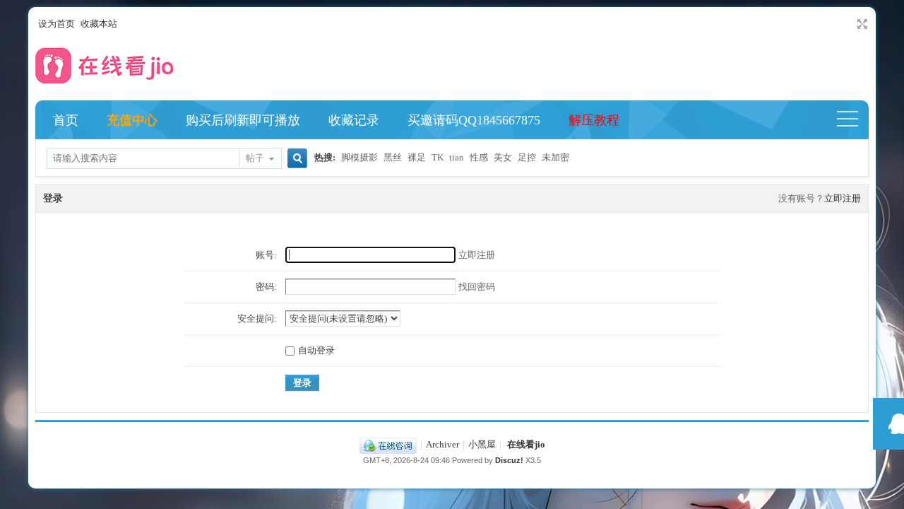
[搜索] (295, 159)
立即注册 (842, 198)
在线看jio (526, 444)
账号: (266, 255)
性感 (479, 157)
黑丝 (392, 157)
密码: (266, 286)
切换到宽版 (860, 24)
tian (456, 157)
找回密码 (476, 286)
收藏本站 (99, 23)
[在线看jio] (106, 87)
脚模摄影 (359, 157)
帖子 (255, 158)
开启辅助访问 (848, 24)
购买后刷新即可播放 (243, 120)
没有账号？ (801, 198)
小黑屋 (482, 444)
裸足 (417, 157)
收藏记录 (353, 120)
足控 (527, 157)
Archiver (442, 444)
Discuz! (509, 460)
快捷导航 (853, 120)
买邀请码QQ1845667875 (474, 120)
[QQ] (388, 444)
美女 (503, 157)
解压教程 (594, 120)
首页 (65, 120)
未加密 (555, 157)
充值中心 (132, 120)
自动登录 (316, 350)
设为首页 (56, 23)
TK (438, 157)
